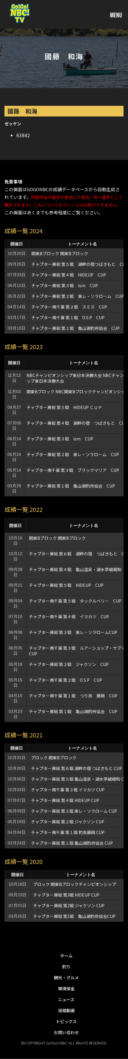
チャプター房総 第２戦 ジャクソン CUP (69, 664)
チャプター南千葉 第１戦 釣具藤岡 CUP (67, 832)
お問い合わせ (66, 1032)
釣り (66, 966)
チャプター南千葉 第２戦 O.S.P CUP (65, 680)
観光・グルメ (66, 977)
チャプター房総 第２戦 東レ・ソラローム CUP (77, 296)
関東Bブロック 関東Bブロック (59, 253)
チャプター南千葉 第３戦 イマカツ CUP (67, 790)
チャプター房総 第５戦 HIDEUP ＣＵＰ (64, 407)
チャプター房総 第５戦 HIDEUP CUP (66, 585)
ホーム (66, 956)
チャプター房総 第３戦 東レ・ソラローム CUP (74, 811)
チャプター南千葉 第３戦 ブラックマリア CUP (72, 470)
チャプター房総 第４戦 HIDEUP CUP (68, 275)
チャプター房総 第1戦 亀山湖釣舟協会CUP (74, 916)
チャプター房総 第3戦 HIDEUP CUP (66, 895)
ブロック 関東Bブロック (54, 758)
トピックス (66, 1021)
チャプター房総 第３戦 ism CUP (64, 285)
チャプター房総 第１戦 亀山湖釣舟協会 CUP (75, 328)
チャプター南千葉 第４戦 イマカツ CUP (69, 616)
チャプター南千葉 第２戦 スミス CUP (69, 307)
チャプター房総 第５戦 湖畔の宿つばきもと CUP (79, 264)
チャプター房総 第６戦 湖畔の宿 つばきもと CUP (76, 768)
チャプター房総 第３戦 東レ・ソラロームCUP (73, 632)
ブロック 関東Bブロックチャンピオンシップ (74, 884)
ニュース (66, 999)
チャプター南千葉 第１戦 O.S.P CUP (67, 317)
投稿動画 (66, 1010)
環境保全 (66, 988)
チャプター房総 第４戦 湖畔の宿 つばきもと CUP (76, 423)
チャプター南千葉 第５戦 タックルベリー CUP (75, 601)
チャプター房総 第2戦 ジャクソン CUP (68, 905)
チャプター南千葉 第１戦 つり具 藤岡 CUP (73, 696)
